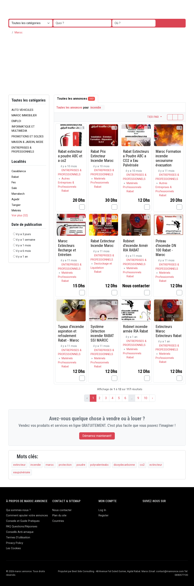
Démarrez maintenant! (97, 436)
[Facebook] (144, 512)
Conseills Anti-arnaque (20, 532)
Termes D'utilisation (18, 537)
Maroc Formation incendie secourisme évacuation (168, 158)
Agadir (16, 199)
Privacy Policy (14, 543)
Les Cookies (13, 548)
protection (65, 464)
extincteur (19, 464)
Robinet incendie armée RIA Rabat (135, 328)
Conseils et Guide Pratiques (23, 521)
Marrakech (18, 193)
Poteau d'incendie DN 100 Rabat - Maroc (166, 248)
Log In (102, 510)
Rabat (15, 177)
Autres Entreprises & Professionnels (67, 182)
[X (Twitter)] (150, 512)
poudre (81, 464)
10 (145, 398)
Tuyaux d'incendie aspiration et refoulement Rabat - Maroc (71, 333)
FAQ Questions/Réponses (21, 526)
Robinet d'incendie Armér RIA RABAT (135, 245)
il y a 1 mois (23, 245)
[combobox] (134, 23)
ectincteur (155, 464)
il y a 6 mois (23, 251)
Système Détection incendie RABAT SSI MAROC (102, 333)
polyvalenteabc (99, 464)
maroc (50, 464)
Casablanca (19, 171)
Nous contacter (62, 510)
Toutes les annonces (75, 98)
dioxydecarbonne (124, 464)
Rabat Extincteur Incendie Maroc (103, 243)
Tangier (16, 205)
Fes (14, 182)
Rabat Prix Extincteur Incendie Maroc (102, 156)
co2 (142, 464)
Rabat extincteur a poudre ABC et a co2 (70, 156)
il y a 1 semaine (25, 239)
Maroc (19, 32)
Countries (58, 521)
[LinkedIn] (155, 512)
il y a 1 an (22, 256)
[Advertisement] (97, 66)
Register (104, 515)
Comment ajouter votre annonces (27, 515)
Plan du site (59, 515)
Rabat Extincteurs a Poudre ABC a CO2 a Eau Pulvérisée (136, 158)
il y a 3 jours (23, 234)
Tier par (153, 117)
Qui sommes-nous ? (18, 510)
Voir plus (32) (20, 215)
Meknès (16, 210)
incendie (96, 107)
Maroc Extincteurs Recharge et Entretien (67, 248)
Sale (14, 188)
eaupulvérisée (21, 472)
